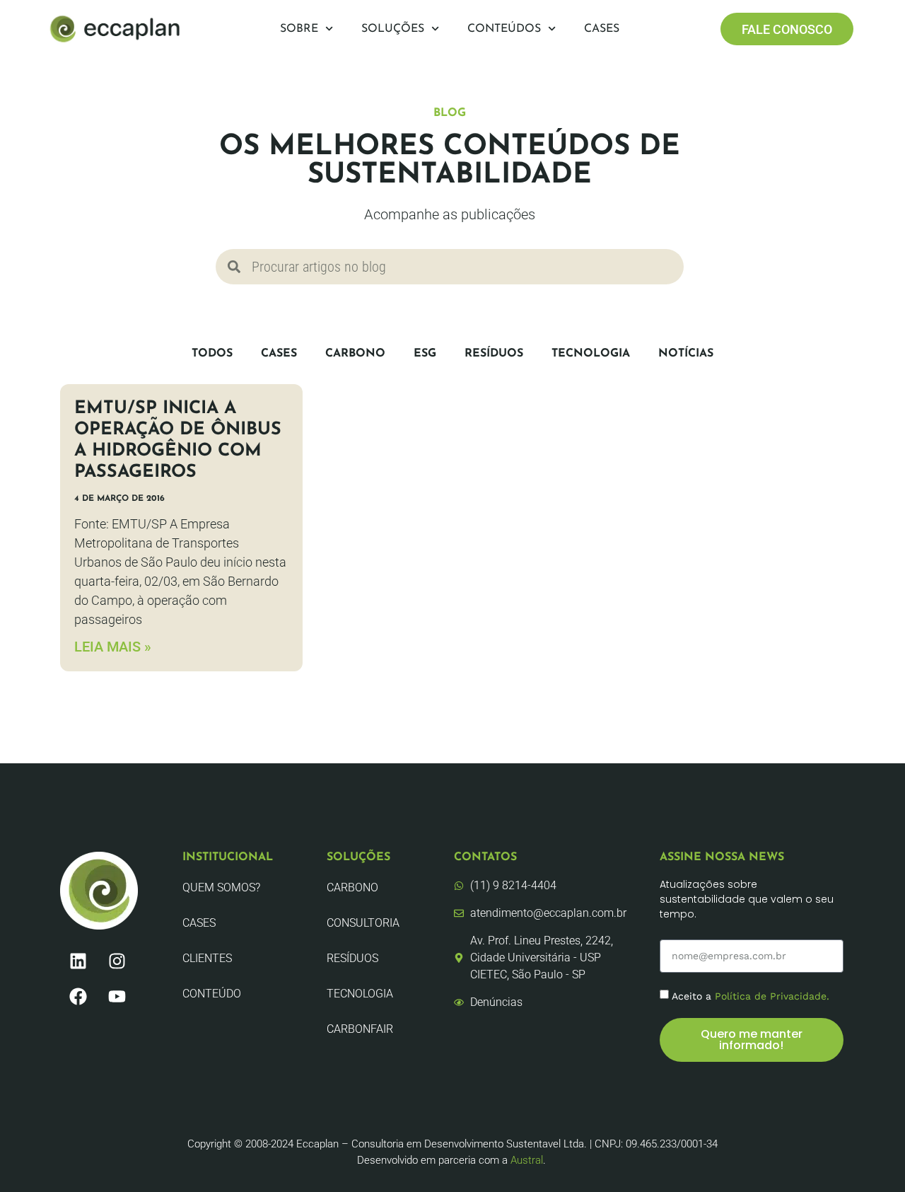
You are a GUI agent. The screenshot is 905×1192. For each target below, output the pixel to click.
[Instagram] (116, 961)
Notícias (685, 353)
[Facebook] (77, 996)
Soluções (392, 29)
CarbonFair (360, 1029)
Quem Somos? (221, 887)
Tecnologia (590, 353)
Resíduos (494, 353)
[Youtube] (116, 996)
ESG (425, 353)
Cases (601, 29)
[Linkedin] (77, 961)
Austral (526, 1160)
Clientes (207, 958)
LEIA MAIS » (112, 646)
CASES (279, 353)
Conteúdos (504, 29)
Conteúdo (211, 993)
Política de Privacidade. (772, 996)
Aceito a (750, 996)
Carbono (355, 353)
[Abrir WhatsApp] (869, 1156)
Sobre (299, 29)
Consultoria (363, 923)
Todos (212, 353)
